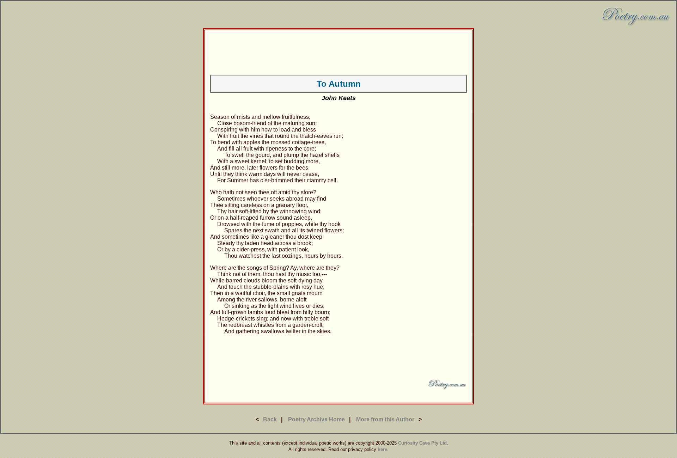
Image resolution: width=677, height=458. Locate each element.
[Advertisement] (338, 51)
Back (270, 419)
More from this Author (385, 419)
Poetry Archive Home (316, 419)
